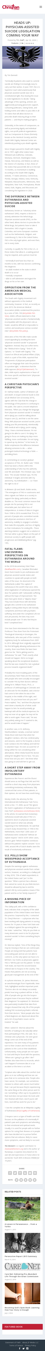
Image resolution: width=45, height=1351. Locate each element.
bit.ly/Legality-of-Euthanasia (28, 1110)
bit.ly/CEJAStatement (25, 369)
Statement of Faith (12, 1342)
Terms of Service (16, 1345)
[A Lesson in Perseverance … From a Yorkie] (22, 1209)
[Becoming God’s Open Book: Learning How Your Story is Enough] (22, 1293)
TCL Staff (20, 40)
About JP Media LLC (30, 1342)
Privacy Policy (30, 1345)
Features (14, 43)
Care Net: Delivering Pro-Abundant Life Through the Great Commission (21, 1275)
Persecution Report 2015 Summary (21, 1256)
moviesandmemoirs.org (14, 1149)
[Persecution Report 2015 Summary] (22, 1243)
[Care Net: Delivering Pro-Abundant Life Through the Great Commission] (22, 1267)
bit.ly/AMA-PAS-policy (18, 331)
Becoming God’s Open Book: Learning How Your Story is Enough (22, 1308)
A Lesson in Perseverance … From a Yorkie (21, 1225)
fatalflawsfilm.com (12, 569)
